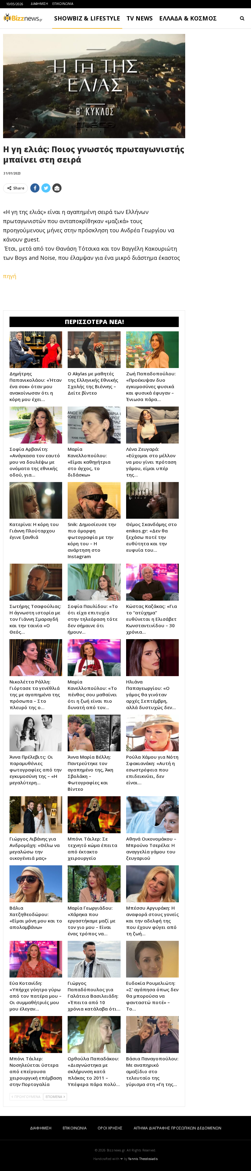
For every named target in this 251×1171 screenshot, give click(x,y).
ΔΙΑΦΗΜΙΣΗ (39, 4)
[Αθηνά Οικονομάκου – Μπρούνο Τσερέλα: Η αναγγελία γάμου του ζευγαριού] (152, 814)
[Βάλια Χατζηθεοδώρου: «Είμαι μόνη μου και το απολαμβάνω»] (35, 883)
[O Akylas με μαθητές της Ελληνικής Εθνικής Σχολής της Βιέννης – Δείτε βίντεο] (94, 349)
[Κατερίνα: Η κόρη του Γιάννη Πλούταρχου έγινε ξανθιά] (35, 500)
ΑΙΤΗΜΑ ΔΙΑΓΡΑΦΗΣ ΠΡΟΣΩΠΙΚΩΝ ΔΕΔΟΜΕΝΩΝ (177, 1128)
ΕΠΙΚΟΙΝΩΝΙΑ (62, 4)
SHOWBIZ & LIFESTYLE (87, 18)
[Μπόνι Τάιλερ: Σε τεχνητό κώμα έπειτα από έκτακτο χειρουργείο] (94, 814)
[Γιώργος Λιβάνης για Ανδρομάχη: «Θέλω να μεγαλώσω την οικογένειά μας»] (35, 814)
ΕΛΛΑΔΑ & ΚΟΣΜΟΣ (188, 18)
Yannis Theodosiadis (143, 1159)
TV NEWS (139, 18)
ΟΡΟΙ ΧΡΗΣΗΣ (110, 1128)
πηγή (9, 276)
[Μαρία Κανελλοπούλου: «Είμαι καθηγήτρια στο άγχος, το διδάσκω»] (94, 425)
